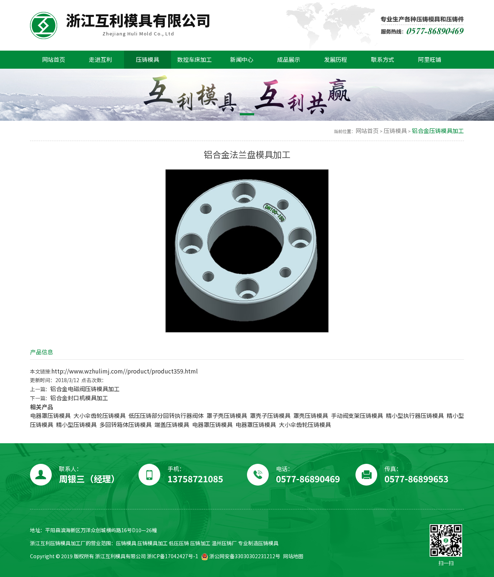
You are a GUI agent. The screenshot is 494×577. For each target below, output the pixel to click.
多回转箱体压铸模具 (125, 424)
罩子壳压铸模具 (226, 415)
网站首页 (367, 130)
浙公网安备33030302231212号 (244, 556)
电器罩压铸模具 (50, 415)
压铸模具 (395, 130)
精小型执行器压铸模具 (415, 415)
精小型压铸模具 (76, 424)
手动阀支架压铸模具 (357, 415)
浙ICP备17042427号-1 (172, 556)
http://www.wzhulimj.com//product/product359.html (124, 371)
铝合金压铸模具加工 (438, 130)
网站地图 (293, 556)
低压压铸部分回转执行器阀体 (166, 415)
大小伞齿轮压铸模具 (99, 415)
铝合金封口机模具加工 (79, 397)
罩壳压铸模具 (310, 415)
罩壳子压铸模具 (270, 415)
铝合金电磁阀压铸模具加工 (85, 388)
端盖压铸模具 (171, 424)
